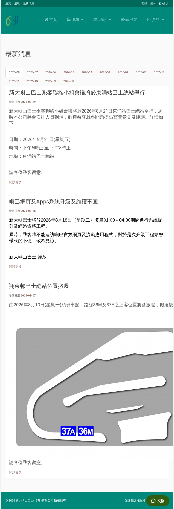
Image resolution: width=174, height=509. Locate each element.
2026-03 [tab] (105, 72)
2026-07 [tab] (32, 72)
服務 (75, 19)
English (164, 3)
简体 (153, 3)
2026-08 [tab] (14, 72)
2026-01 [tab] (141, 72)
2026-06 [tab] (50, 72)
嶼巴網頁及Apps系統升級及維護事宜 (53, 201)
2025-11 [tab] (14, 81)
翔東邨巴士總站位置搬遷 (39, 286)
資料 (156, 19)
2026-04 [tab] (87, 72)
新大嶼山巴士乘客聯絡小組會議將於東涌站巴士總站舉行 (77, 92)
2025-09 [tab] (50, 81)
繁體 (144, 3)
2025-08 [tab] (68, 81)
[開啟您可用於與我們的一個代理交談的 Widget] (157, 501)
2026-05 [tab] (68, 72)
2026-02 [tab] (123, 72)
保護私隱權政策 (135, 500)
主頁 (8, 3)
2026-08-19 (28, 102)
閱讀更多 (15, 182)
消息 (17, 3)
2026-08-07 (28, 295)
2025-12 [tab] (159, 72)
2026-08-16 (28, 210)
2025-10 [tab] (32, 81)
